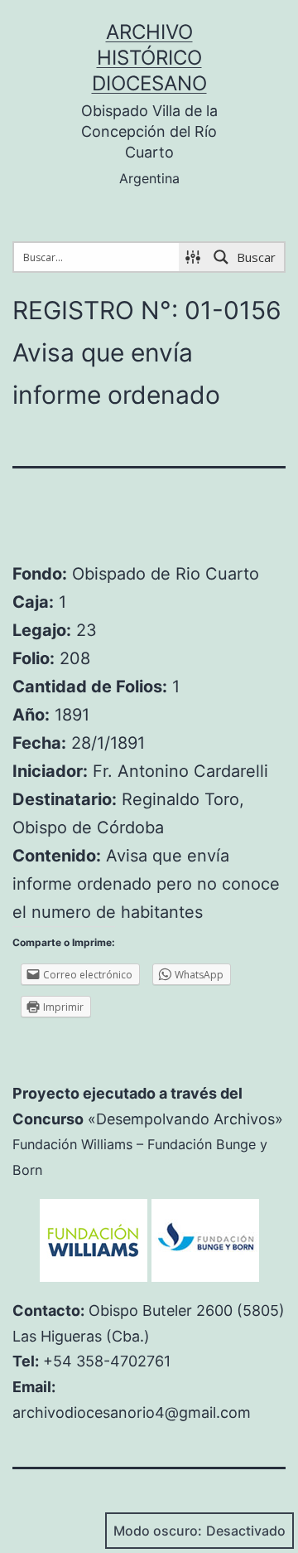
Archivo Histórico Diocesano (149, 57)
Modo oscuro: (157, 1530)
